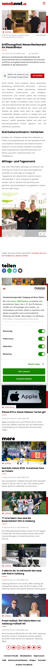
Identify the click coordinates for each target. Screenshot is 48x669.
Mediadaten (26, 656)
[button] (40, 234)
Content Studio (11, 656)
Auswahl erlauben (24, 379)
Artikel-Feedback (24, 664)
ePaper (32, 660)
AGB (4, 660)
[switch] (41, 339)
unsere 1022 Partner (19, 301)
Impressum (39, 656)
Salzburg (8, 32)
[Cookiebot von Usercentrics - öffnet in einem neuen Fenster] (34, 288)
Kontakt (42, 660)
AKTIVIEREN (37, 76)
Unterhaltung (9, 407)
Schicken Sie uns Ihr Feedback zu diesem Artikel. (24, 254)
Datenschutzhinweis (17, 660)
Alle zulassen (24, 371)
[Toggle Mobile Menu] (44, 3)
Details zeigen (34, 364)
